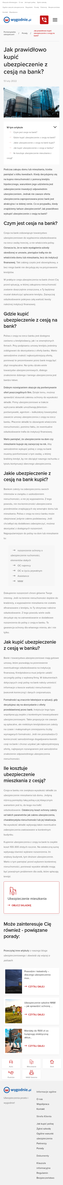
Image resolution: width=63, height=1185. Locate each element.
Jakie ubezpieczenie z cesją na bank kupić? (34, 142)
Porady (40, 1148)
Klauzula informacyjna (10, 2)
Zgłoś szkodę (44, 1128)
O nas (40, 1099)
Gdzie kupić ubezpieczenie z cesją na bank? (34, 137)
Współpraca (43, 1104)
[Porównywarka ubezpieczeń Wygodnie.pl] (17, 20)
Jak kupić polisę (45, 1123)
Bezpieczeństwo (45, 1177)
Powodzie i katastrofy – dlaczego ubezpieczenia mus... (37, 975)
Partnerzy (42, 1143)
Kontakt (41, 1109)
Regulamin (42, 1173)
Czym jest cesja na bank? (25, 132)
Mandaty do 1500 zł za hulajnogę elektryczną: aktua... (36, 1034)
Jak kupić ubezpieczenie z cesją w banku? (33, 148)
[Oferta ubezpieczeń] (55, 20)
